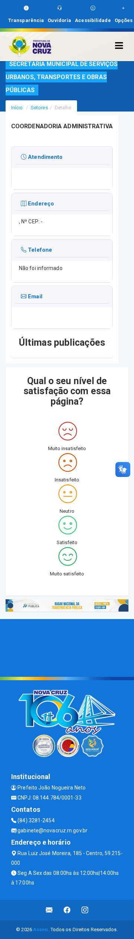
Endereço (40, 203)
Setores (39, 107)
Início (17, 107)
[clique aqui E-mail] (49, 910)
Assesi (40, 929)
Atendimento (44, 157)
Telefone (39, 249)
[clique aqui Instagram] (85, 910)
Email (34, 296)
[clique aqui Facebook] (67, 910)
